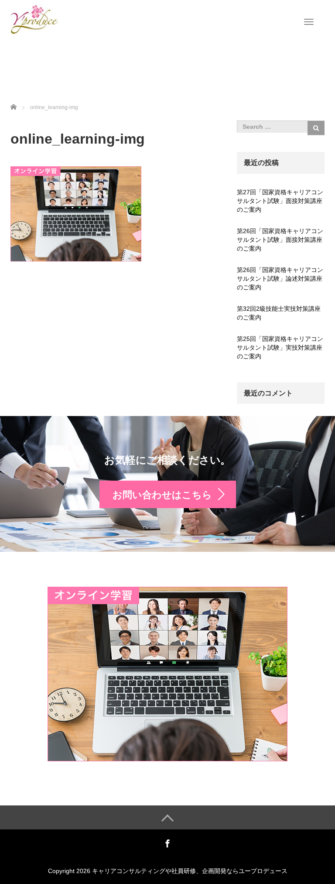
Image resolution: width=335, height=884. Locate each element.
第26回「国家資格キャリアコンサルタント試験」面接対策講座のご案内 (280, 239)
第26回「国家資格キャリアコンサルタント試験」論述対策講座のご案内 (280, 278)
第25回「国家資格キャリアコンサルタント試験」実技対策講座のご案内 (280, 347)
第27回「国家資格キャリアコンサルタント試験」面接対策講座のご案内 (280, 201)
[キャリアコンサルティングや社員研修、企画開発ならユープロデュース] (34, 19)
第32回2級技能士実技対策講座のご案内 (279, 313)
